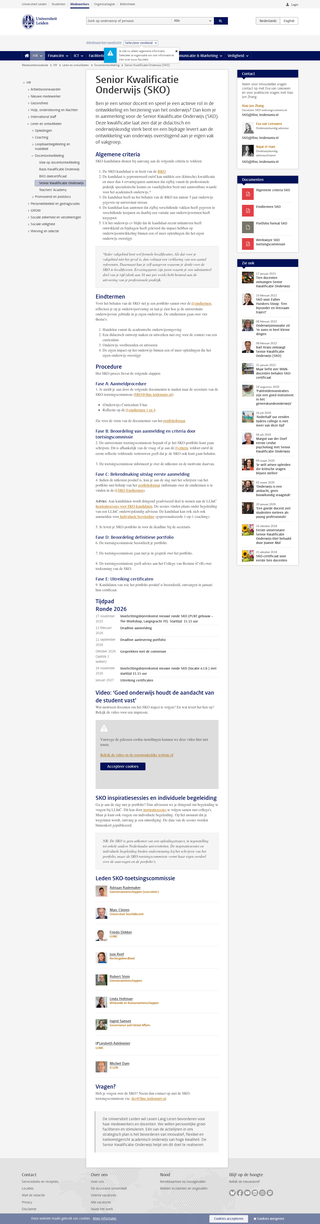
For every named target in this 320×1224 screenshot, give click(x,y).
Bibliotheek (127, 4)
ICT (76, 55)
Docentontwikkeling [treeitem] (49, 155)
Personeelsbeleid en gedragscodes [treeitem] (55, 204)
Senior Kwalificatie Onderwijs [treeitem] (61, 183)
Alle (177, 21)
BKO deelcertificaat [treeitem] (53, 176)
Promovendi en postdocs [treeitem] (53, 197)
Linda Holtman (121, 998)
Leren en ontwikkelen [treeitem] (46, 124)
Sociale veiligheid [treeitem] (43, 224)
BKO (162, 171)
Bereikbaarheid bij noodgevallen (183, 1181)
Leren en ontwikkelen (75, 65)
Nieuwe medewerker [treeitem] (46, 96)
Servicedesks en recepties (40, 1181)
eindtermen (203, 303)
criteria (183, 447)
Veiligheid (236, 55)
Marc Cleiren (119, 910)
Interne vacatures (103, 1195)
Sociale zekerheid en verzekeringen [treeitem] (56, 217)
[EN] (289, 21)
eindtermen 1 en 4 (142, 409)
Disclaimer (29, 1209)
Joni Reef (117, 954)
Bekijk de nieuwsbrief (244, 1181)
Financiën (56, 55)
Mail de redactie (33, 1195)
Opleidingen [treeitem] (43, 130)
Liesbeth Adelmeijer (114, 1043)
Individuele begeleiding (137, 516)
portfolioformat (174, 420)
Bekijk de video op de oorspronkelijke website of (136, 754)
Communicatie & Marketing (195, 55)
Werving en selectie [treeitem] (45, 231)
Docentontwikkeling (106, 65)
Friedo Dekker (121, 932)
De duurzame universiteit (109, 1188)
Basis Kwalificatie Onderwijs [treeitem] (59, 169)
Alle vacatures (101, 1202)
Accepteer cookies (122, 766)
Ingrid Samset (120, 1021)
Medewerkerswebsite (35, 65)
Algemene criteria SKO (273, 190)
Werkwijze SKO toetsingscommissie (270, 242)
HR (35, 55)
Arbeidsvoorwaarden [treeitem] (46, 89)
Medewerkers (79, 4)
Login (294, 5)
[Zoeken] (221, 21)
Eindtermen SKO (268, 207)
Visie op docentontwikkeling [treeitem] (59, 162)
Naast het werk (102, 1209)
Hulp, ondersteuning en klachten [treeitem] (54, 110)
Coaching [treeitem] (41, 137)
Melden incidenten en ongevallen (184, 1188)
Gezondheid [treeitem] (39, 103)
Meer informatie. (105, 1218)
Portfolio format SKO (271, 223)
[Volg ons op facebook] (240, 1193)
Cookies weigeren (270, 1219)
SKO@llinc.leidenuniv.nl (260, 115)
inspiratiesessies (154, 809)
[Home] (26, 55)
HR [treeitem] (28, 82)
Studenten (58, 4)
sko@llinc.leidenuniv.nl (148, 1098)
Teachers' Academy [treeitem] (53, 190)
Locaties (27, 1188)
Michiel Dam (119, 1063)
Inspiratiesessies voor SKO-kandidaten (124, 506)
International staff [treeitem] (43, 117)
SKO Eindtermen (130, 490)
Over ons (97, 1181)
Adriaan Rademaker (125, 887)
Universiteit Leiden (34, 4)
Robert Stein (120, 976)
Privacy (27, 1202)
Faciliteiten (98, 55)
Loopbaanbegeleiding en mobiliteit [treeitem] (52, 146)
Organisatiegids (104, 4)
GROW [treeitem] (36, 210)
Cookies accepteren (228, 1219)
